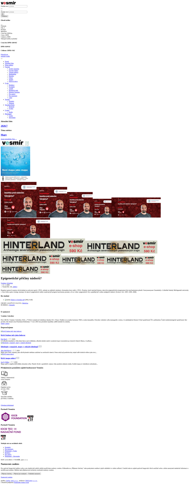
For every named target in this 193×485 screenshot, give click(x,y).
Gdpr (10, 98)
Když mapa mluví (8, 358)
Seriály (11, 79)
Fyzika (11, 108)
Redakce (11, 85)
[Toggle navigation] (1, 58)
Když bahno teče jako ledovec (13, 335)
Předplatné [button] (8, 114)
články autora (5, 323)
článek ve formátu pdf (18, 300)
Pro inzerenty (13, 96)
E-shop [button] (7, 110)
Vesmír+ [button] (7, 99)
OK (3, 14)
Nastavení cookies (6, 477)
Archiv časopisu (14, 69)
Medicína (25, 303)
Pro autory (12, 94)
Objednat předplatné (7, 405)
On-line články (13, 70)
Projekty (11, 101)
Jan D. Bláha (5, 362)
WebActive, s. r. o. (31, 480)
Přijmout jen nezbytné (20, 473)
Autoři (11, 88)
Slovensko (12, 117)
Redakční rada (13, 90)
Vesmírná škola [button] (9, 105)
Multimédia (12, 74)
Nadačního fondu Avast (21, 482)
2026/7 (4, 126)
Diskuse (11, 103)
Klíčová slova (13, 81)
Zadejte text (4, 6)
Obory (11, 78)
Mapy (4, 134)
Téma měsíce (9, 65)
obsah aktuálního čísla (9, 139)
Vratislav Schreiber (7, 283)
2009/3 (15, 287)
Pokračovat (4, 54)
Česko (11, 116)
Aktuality (12, 305)
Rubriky (11, 76)
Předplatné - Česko (11, 451)
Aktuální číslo (9, 63)
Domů (7, 61)
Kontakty (12, 87)
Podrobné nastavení (34, 473)
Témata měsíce (13, 72)
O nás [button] (7, 83)
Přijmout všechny (7, 473)
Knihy (11, 112)
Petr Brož (4, 339)
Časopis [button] (7, 67)
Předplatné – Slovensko (12, 456)
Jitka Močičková (6, 350)
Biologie (11, 107)
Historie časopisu (14, 92)
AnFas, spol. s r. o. (12, 480)
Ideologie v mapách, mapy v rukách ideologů (19, 347)
